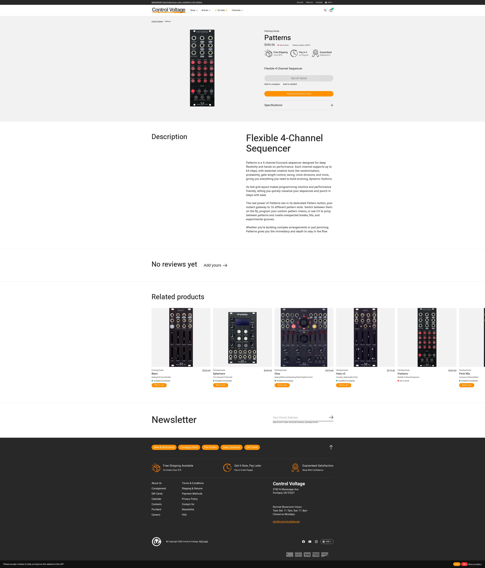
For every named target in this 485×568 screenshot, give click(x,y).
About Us (157, 483)
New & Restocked (164, 447)
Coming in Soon (189, 447)
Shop (192, 10)
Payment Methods (192, 494)
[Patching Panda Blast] (181, 337)
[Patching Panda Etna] (304, 337)
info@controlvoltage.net (286, 521)
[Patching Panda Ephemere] (242, 337)
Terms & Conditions (193, 483)
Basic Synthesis (231, 447)
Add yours (212, 265)
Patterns (403, 374)
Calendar (156, 499)
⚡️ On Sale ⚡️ (221, 10)
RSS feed (203, 541)
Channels (236, 10)
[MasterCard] (298, 556)
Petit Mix (464, 374)
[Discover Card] (324, 556)
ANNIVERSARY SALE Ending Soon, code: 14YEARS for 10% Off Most (177, 2)
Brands (205, 10)
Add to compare (272, 84)
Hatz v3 (340, 374)
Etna (277, 374)
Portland (156, 509)
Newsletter (188, 509)
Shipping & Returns (192, 488)
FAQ (184, 515)
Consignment (159, 488)
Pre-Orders (210, 447)
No (464, 564)
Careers (156, 515)
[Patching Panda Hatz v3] (365, 337)
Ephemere (219, 374)
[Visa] (307, 556)
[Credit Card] (289, 556)
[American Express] (315, 556)
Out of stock (299, 78)
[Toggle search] (325, 10)
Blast (155, 374)
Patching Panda (271, 31)
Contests (157, 504)
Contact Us (188, 504)
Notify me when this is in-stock (299, 93)
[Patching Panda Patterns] (427, 337)
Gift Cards (252, 447)
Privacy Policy (190, 499)
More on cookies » (475, 564)
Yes (456, 564)
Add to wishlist (290, 84)
